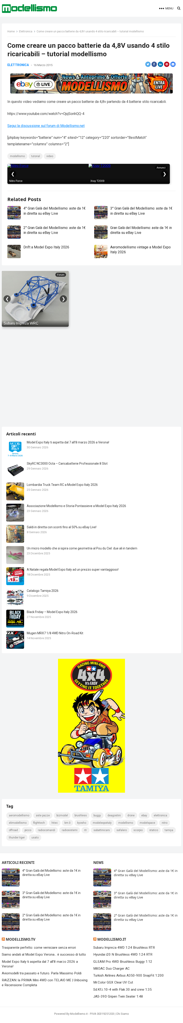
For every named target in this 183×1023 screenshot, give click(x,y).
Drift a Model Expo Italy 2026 (46, 247)
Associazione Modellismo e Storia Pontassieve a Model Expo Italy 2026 (76, 506)
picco (28, 830)
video (49, 156)
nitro (164, 822)
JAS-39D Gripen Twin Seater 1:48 (118, 996)
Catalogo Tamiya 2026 (42, 591)
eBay (144, 815)
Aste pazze (43, 815)
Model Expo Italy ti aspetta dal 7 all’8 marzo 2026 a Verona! (68, 442)
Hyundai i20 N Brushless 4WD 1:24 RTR (122, 954)
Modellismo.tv (20, 939)
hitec (55, 822)
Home (11, 31)
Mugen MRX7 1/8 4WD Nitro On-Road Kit (55, 633)
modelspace (147, 822)
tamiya (169, 830)
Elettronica (25, 31)
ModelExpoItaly (102, 822)
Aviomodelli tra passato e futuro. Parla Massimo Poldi (41, 973)
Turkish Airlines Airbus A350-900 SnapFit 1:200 (128, 975)
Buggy (97, 815)
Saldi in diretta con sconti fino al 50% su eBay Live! (61, 527)
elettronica (160, 815)
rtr (85, 830)
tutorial (35, 156)
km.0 (67, 822)
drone (131, 815)
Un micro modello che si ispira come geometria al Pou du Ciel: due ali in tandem (82, 548)
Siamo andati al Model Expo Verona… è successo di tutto (44, 954)
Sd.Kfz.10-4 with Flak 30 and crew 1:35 (122, 990)
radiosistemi (69, 830)
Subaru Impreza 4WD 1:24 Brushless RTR (124, 948)
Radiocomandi (46, 830)
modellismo (17, 156)
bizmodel (62, 815)
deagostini (114, 815)
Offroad (13, 830)
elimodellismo (18, 822)
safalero (121, 830)
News (98, 862)
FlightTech (39, 822)
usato (35, 837)
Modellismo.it (111, 939)
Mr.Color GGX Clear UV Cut (113, 982)
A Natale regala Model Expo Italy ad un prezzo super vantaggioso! (73, 569)
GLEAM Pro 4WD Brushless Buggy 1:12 (122, 962)
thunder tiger (17, 837)
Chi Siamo (122, 1013)
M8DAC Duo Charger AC (111, 969)
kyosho (81, 822)
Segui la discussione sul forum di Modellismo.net (46, 126)
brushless (81, 815)
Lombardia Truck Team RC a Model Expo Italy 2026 (62, 485)
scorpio (138, 830)
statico (153, 830)
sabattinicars (102, 830)
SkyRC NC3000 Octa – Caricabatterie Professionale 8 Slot (67, 463)
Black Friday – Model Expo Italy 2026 (52, 612)
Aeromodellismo (19, 815)
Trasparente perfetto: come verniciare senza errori (39, 948)
